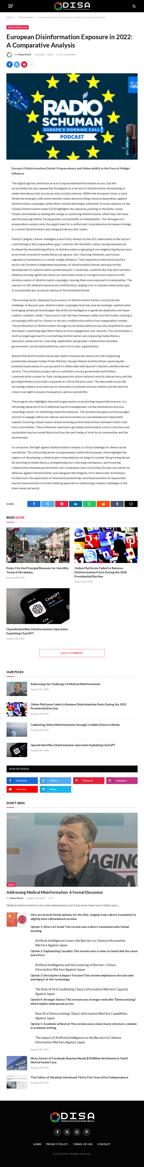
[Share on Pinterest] (24, 64)
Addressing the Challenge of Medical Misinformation (65, 684)
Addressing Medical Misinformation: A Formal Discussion (55, 892)
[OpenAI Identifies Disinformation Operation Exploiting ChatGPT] (38, 606)
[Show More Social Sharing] (31, 64)
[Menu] (10, 6)
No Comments (68, 54)
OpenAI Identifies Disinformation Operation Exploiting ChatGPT (37, 631)
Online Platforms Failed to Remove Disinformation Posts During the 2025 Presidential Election (100, 572)
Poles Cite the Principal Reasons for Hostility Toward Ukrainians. (37, 570)
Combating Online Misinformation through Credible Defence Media (75, 724)
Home (37, 1144)
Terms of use (83, 1144)
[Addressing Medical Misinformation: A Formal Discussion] (72, 850)
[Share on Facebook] (9, 64)
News (11, 884)
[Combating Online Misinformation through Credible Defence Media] (17, 729)
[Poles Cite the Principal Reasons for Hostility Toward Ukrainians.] (38, 545)
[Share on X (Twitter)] (17, 64)
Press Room (24, 54)
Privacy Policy (57, 1144)
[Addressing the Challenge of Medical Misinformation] (17, 689)
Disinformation (17, 27)
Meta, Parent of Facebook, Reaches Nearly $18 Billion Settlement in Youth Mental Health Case (79, 1060)
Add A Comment (72, 653)
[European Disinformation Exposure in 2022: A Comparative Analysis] (72, 116)
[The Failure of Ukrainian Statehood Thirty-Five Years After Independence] (17, 1082)
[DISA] (72, 6)
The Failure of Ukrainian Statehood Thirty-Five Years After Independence (79, 1077)
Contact (104, 1144)
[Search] (134, 6)
